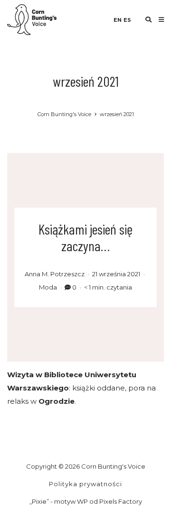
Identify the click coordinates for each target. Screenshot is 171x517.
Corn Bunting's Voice (64, 114)
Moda (48, 287)
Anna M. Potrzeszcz (55, 274)
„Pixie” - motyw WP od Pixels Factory (85, 501)
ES (127, 20)
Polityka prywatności (85, 484)
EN (118, 20)
